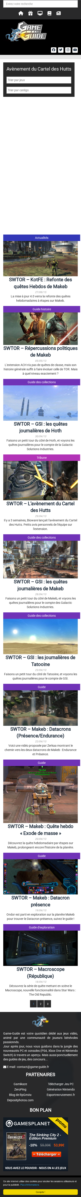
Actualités (41, 237)
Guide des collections (42, 382)
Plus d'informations (29, 1184)
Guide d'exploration (42, 927)
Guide (42, 687)
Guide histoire (42, 309)
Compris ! (40, 1192)
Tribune (42, 457)
